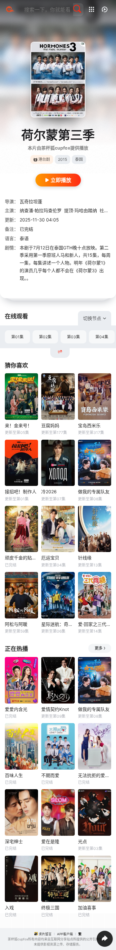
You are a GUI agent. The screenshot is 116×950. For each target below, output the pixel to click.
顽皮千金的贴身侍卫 (21, 557)
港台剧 (44, 159)
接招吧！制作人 (20, 491)
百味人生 (14, 775)
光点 (82, 841)
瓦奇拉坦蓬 (31, 201)
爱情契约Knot (55, 709)
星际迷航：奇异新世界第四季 (57, 624)
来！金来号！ (18, 425)
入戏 (9, 907)
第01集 (17, 336)
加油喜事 (87, 907)
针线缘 (85, 557)
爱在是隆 (50, 841)
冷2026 (49, 491)
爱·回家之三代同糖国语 (94, 624)
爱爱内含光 (16, 709)
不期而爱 (50, 775)
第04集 (101, 336)
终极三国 (50, 907)
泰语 (24, 238)
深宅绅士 (14, 841)
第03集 (73, 336)
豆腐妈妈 (50, 425)
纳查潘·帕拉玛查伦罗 (41, 210)
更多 (98, 648)
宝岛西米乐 (89, 425)
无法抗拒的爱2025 (94, 775)
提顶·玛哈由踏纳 (80, 210)
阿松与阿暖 (16, 624)
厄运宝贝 (50, 557)
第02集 (45, 336)
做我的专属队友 (94, 491)
